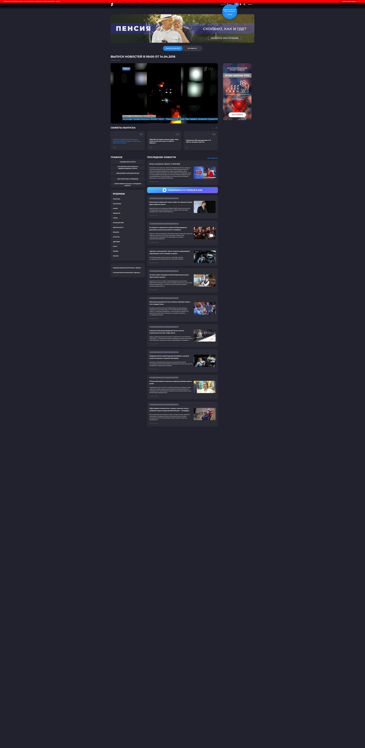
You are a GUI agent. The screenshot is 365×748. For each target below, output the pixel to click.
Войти (250, 4)
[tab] (172, 48)
